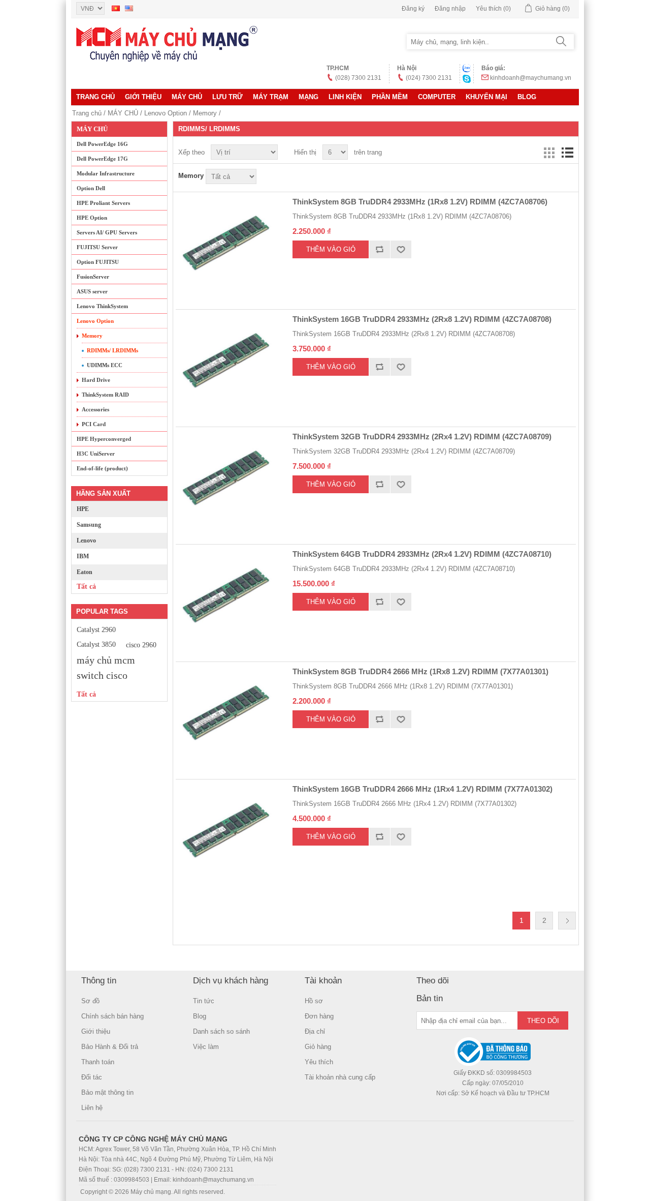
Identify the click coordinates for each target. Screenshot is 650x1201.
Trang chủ (95, 97)
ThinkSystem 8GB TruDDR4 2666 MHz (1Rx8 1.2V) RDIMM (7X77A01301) (420, 671)
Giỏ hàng (318, 1046)
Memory (205, 113)
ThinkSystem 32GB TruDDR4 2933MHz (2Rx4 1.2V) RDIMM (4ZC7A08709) (421, 436)
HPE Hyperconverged (104, 439)
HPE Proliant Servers (103, 203)
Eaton (84, 572)
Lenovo (86, 540)
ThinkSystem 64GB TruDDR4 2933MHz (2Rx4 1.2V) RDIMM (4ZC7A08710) (421, 554)
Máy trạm (270, 97)
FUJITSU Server (97, 247)
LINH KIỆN (345, 97)
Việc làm (206, 1046)
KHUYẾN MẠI (486, 97)
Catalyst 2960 (96, 629)
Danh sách (567, 152)
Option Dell (91, 188)
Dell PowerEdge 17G (102, 159)
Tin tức (203, 1001)
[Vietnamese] (116, 8)
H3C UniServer (96, 454)
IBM (83, 556)
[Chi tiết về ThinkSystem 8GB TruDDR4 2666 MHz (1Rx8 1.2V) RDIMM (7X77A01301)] (226, 713)
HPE (83, 509)
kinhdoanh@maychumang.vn (530, 77)
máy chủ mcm (106, 660)
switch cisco (102, 675)
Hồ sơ (314, 1001)
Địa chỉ (315, 1031)
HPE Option (92, 218)
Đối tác (91, 1077)
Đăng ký (413, 8)
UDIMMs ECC (104, 365)
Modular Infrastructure (106, 173)
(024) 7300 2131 (429, 77)
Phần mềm (390, 97)
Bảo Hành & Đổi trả (109, 1046)
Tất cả (86, 586)
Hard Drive (96, 380)
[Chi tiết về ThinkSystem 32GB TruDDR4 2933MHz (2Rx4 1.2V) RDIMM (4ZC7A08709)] (226, 478)
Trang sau (567, 920)
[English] (129, 8)
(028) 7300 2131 (358, 77)
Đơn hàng (319, 1016)
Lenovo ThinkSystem (102, 306)
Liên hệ (92, 1108)
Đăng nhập (450, 8)
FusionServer (93, 277)
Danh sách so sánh (221, 1031)
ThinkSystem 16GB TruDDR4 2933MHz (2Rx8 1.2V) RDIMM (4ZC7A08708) (421, 319)
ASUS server (92, 291)
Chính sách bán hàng (112, 1016)
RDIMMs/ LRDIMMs (112, 350)
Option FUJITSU (98, 262)
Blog (526, 97)
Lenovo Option (165, 113)
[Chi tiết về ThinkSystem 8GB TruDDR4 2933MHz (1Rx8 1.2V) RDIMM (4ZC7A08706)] (226, 243)
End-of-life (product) (102, 468)
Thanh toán (97, 1062)
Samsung (89, 524)
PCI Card (94, 424)
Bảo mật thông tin (107, 1092)
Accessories (95, 409)
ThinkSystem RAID (105, 395)
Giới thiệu (143, 97)
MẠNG (308, 97)
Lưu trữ (227, 97)
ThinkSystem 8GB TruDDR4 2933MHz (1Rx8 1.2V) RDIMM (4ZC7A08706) (419, 201)
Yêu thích (319, 1062)
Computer (437, 97)
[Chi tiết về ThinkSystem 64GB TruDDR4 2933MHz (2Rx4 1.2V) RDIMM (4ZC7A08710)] (226, 595)
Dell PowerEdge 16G (102, 144)
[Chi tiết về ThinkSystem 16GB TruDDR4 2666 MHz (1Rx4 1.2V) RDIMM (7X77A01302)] (226, 830)
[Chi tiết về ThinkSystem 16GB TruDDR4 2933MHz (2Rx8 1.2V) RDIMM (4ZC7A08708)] (226, 360)
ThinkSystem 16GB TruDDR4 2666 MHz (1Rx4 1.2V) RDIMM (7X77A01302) (422, 789)
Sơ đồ (90, 1001)
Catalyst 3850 (96, 644)
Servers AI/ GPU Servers (107, 232)
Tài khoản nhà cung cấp (340, 1077)
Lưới (549, 152)
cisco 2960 (141, 645)
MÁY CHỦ (187, 97)
